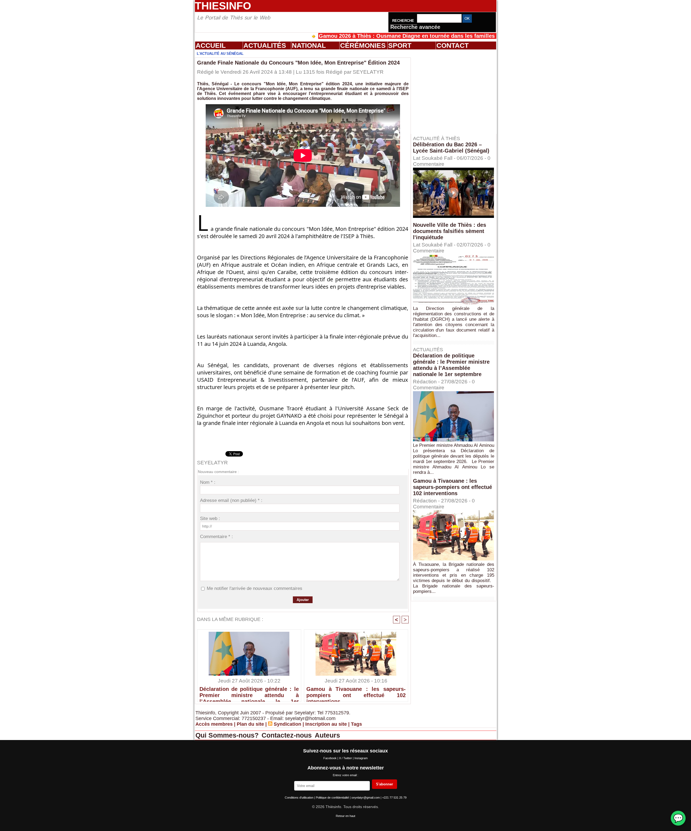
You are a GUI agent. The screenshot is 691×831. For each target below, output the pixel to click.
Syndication (287, 724)
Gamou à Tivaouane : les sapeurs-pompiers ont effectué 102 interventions (356, 693)
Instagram (361, 758)
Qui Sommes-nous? (227, 735)
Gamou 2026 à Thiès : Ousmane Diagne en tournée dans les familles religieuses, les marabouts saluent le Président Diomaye (442, 36)
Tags (356, 724)
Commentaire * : (216, 536)
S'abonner (384, 784)
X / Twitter (346, 758)
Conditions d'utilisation (299, 797)
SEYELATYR (368, 72)
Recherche (403, 21)
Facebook (330, 758)
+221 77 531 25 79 (394, 797)
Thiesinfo (223, 6)
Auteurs (327, 735)
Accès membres (214, 724)
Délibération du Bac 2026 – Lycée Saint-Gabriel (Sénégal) (451, 147)
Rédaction (425, 381)
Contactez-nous (288, 735)
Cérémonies (363, 45)
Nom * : (207, 482)
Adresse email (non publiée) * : (231, 500)
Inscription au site (326, 724)
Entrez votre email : (345, 775)
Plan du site (250, 724)
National (309, 45)
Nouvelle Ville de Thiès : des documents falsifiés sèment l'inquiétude (449, 231)
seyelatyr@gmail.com (366, 797)
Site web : (210, 518)
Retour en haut (345, 816)
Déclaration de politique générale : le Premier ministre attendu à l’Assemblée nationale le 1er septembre (249, 693)
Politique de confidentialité (333, 797)
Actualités (264, 45)
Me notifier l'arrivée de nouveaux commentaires (254, 588)
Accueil (211, 45)
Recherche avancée (415, 27)
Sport (399, 45)
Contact (452, 45)
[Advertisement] (456, 91)
